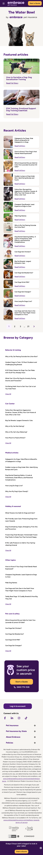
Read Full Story (12, 83)
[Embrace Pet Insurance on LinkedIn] (12, 718)
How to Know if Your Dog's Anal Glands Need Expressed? (26, 152)
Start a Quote (35, 3)
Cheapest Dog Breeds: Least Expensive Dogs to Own (25, 205)
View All (8, 394)
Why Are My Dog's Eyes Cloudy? (16, 491)
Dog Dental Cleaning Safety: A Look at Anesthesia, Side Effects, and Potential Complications (25, 239)
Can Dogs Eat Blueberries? (24, 273)
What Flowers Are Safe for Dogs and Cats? (20, 513)
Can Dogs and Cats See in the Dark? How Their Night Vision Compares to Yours (25, 313)
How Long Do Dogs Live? (23, 301)
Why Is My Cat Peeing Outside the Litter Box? (25, 226)
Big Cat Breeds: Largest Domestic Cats (23, 262)
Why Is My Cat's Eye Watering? (16, 432)
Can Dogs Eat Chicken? (23, 252)
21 (28, 326)
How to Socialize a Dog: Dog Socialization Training (19, 78)
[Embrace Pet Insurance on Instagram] (19, 718)
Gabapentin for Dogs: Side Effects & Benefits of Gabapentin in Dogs (24, 140)
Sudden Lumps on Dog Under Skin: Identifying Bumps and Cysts (25, 178)
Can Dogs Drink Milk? (22, 282)
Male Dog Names (20, 216)
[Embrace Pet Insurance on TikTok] (26, 718)
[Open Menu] (3, 3)
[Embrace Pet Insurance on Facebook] (5, 718)
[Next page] (34, 326)
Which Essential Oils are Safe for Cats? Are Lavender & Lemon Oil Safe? (26, 165)
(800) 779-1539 (23, 687)
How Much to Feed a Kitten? (15, 438)
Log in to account (17, 706)
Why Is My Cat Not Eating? (14, 426)
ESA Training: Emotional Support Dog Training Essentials (21, 109)
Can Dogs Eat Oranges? (23, 292)
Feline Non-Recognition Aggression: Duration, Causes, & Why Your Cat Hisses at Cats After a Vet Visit (26, 192)
